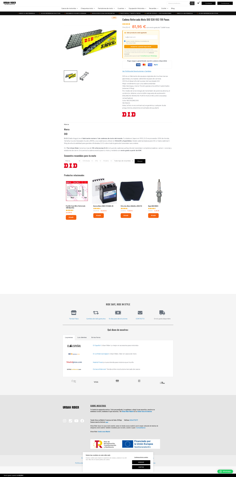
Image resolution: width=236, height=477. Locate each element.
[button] (209, 3)
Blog (173, 8)
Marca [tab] (66, 124)
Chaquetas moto (87, 8)
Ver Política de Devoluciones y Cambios (136, 71)
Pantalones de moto (105, 8)
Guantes (121, 8)
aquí (107, 422)
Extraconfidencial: (99, 369)
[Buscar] (192, 3)
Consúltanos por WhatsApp (148, 56)
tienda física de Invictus (144, 411)
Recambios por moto (132, 16)
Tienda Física (73, 319)
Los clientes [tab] (82, 337)
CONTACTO (140, 319)
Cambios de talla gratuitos (95, 319)
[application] (77, 8)
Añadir (71, 217)
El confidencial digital (101, 354)
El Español (97, 345)
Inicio (123, 16)
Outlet (163, 8)
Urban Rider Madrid (128, 411)
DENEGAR (141, 462)
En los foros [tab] (95, 337)
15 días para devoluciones (118, 319)
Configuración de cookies (141, 457)
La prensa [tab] (69, 337)
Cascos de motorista (68, 8)
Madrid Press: (98, 362)
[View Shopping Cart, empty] (198, 3)
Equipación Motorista (136, 8)
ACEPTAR (141, 467)
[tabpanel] (118, 358)
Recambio (152, 8)
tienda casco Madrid (104, 431)
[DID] (128, 114)
